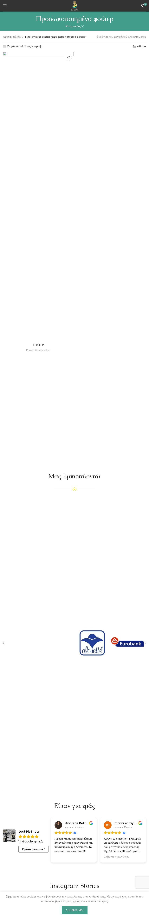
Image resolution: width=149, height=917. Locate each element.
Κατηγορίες (73, 26)
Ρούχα (30, 350)
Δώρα (47, 350)
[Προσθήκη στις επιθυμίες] (68, 57)
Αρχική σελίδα (12, 36)
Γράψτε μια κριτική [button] (33, 849)
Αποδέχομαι (75, 910)
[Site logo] (74, 5)
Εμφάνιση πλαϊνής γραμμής (24, 46)
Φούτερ (39, 350)
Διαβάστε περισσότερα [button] (116, 856)
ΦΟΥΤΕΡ (38, 345)
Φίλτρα (141, 46)
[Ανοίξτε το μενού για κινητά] (5, 6)
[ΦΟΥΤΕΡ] (38, 197)
